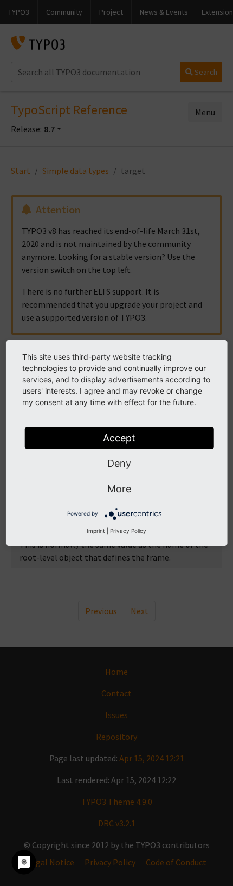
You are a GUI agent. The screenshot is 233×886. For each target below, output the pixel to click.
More (119, 488)
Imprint (96, 530)
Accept (119, 438)
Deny (119, 463)
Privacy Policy (128, 530)
